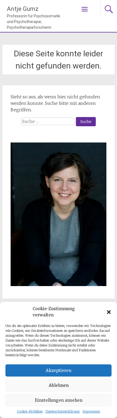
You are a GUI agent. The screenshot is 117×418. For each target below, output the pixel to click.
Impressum (91, 411)
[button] (109, 312)
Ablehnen (59, 385)
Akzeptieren (58, 370)
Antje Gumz (22, 8)
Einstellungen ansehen (58, 400)
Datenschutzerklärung (62, 411)
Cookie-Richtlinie (30, 411)
